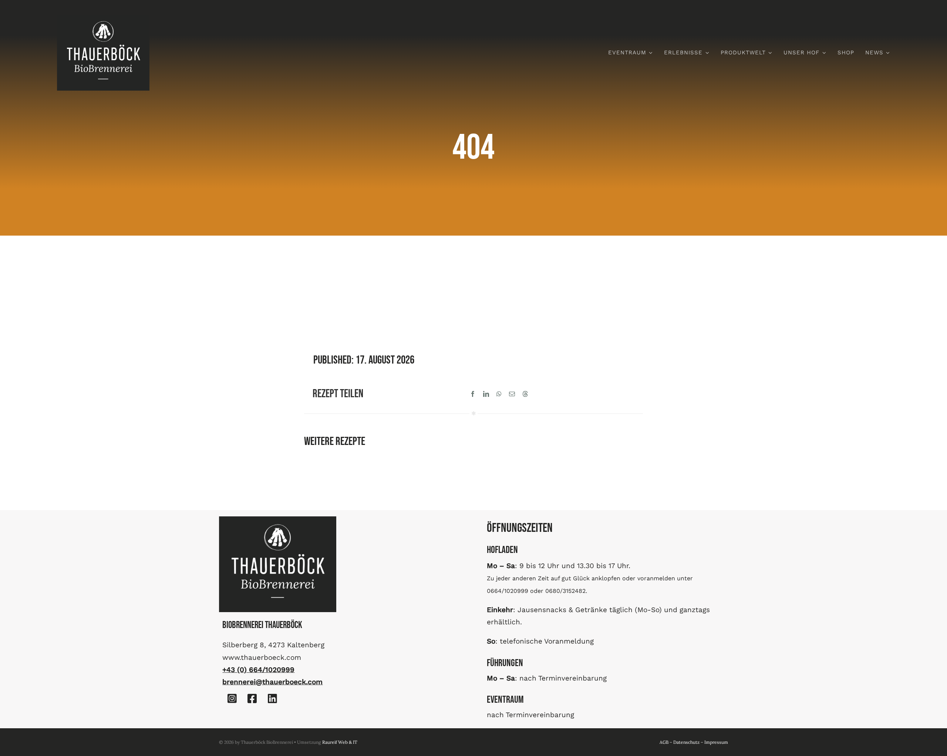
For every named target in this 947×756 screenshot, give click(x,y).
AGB (664, 742)
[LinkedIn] (486, 394)
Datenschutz (686, 742)
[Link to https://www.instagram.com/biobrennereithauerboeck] (232, 698)
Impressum (716, 742)
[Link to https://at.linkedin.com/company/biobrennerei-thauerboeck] (272, 698)
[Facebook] (472, 394)
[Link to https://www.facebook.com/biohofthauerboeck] (252, 698)
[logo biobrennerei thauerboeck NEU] (103, 18)
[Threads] (525, 394)
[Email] (512, 394)
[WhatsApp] (499, 394)
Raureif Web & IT (339, 742)
